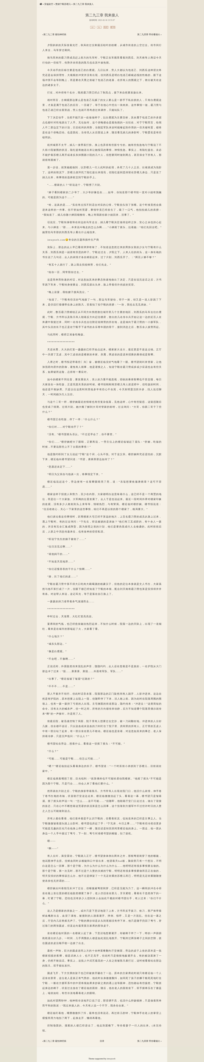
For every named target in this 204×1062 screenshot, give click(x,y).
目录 (102, 1041)
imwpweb (111, 1059)
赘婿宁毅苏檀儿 (63, 4)
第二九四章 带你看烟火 (148, 34)
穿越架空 (48, 4)
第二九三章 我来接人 (83, 4)
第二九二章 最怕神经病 (54, 34)
